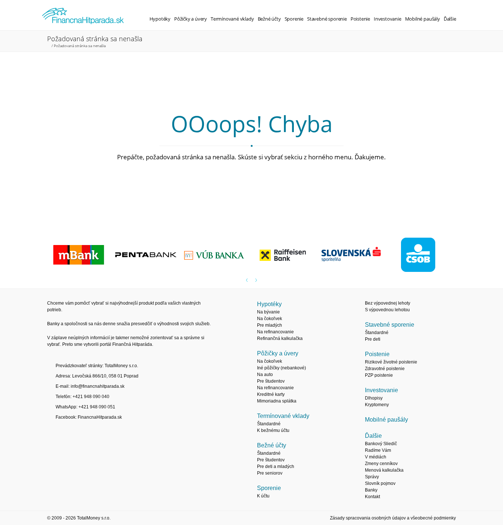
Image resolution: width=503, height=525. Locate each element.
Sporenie (294, 18)
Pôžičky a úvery (190, 18)
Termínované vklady (232, 18)
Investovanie (387, 18)
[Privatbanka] (149, 255)
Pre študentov (271, 381)
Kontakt (372, 496)
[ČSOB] (422, 255)
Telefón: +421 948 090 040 (82, 396)
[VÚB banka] (217, 255)
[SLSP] (354, 255)
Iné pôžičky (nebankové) (281, 367)
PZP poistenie (379, 375)
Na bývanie (268, 312)
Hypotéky (160, 18)
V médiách (375, 457)
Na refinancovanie (275, 331)
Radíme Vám (378, 450)
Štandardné (269, 423)
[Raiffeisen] (286, 255)
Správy (372, 476)
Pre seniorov (269, 473)
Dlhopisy (374, 398)
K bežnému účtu (273, 430)
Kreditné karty (271, 394)
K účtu (263, 496)
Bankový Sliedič (381, 443)
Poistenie (360, 18)
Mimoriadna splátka (276, 401)
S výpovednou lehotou (387, 309)
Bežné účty (269, 18)
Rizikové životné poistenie (391, 362)
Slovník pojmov (380, 483)
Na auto (265, 374)
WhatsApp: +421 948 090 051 (85, 406)
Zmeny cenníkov (381, 463)
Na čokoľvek (269, 318)
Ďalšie (450, 18)
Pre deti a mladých (275, 466)
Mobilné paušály (422, 18)
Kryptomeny (377, 404)
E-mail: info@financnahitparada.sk (90, 386)
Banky (371, 490)
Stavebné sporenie (327, 18)
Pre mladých (269, 325)
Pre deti (372, 339)
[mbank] (81, 255)
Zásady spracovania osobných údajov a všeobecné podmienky (393, 518)
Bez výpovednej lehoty (387, 303)
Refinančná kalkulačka (280, 338)
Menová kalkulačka (384, 470)
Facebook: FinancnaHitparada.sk (89, 417)
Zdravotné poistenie (385, 368)
